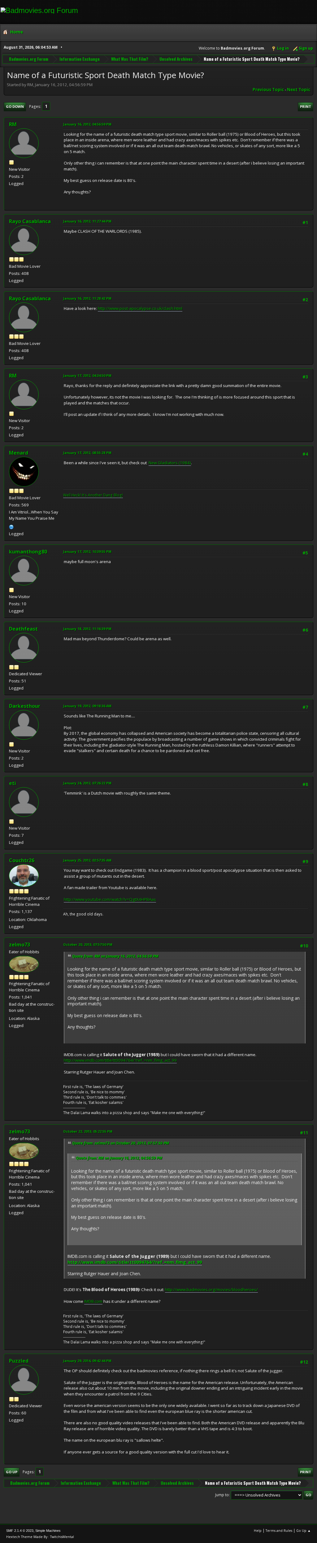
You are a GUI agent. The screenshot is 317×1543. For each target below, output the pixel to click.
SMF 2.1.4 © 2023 (19, 1530)
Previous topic (268, 89)
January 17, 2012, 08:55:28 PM (87, 452)
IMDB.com (93, 1301)
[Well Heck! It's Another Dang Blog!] (11, 526)
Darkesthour (24, 706)
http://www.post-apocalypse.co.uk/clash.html (140, 308)
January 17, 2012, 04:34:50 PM (87, 375)
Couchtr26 (21, 860)
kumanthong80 (28, 551)
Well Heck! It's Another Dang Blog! (93, 495)
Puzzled (18, 1360)
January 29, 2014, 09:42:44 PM (87, 1360)
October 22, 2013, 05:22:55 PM (87, 1131)
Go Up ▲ (303, 1530)
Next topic (298, 89)
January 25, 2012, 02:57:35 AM (87, 860)
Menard (18, 452)
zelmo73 (19, 944)
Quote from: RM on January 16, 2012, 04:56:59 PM (115, 956)
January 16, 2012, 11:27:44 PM (87, 221)
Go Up (11, 1472)
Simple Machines (48, 1530)
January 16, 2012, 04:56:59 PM (87, 124)
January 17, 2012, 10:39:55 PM (87, 551)
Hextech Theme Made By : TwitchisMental (40, 1536)
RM (13, 124)
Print (305, 106)
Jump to (222, 1494)
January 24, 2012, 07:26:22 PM (87, 783)
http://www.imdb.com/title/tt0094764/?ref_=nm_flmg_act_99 (120, 1060)
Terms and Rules (279, 1530)
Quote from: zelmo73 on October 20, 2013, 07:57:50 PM (120, 1143)
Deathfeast (23, 628)
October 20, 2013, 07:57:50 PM (87, 944)
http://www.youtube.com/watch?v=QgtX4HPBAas (110, 899)
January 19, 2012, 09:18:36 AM (87, 705)
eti (12, 783)
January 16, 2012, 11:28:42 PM (87, 298)
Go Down (15, 106)
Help (258, 1530)
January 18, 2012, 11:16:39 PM (87, 628)
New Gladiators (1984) (170, 462)
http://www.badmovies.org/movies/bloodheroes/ (211, 1289)
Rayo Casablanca (30, 221)
